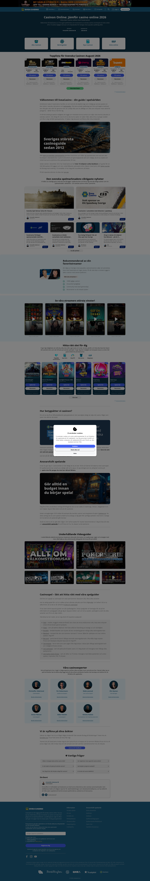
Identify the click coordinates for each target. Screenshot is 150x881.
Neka (75, 453)
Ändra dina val (75, 450)
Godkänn (75, 446)
